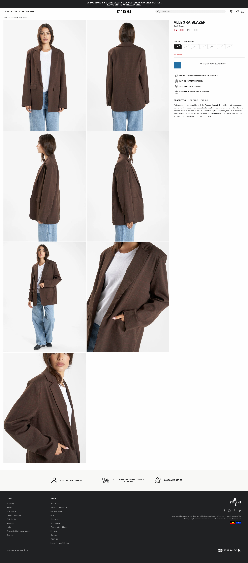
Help (9, 527)
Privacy (54, 531)
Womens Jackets (20, 18)
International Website (60, 543)
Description (180, 100)
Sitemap (54, 539)
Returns (10, 507)
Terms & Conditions (59, 527)
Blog (53, 515)
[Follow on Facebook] (224, 510)
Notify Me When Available (213, 64)
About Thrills (56, 503)
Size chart (189, 42)
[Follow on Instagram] (229, 510)
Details (194, 100)
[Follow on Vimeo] (239, 510)
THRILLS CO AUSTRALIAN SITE (18, 11)
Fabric (204, 100)
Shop (11, 18)
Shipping (10, 503)
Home (5, 18)
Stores (10, 535)
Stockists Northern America (19, 531)
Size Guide (11, 511)
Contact (54, 535)
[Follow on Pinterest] (234, 510)
